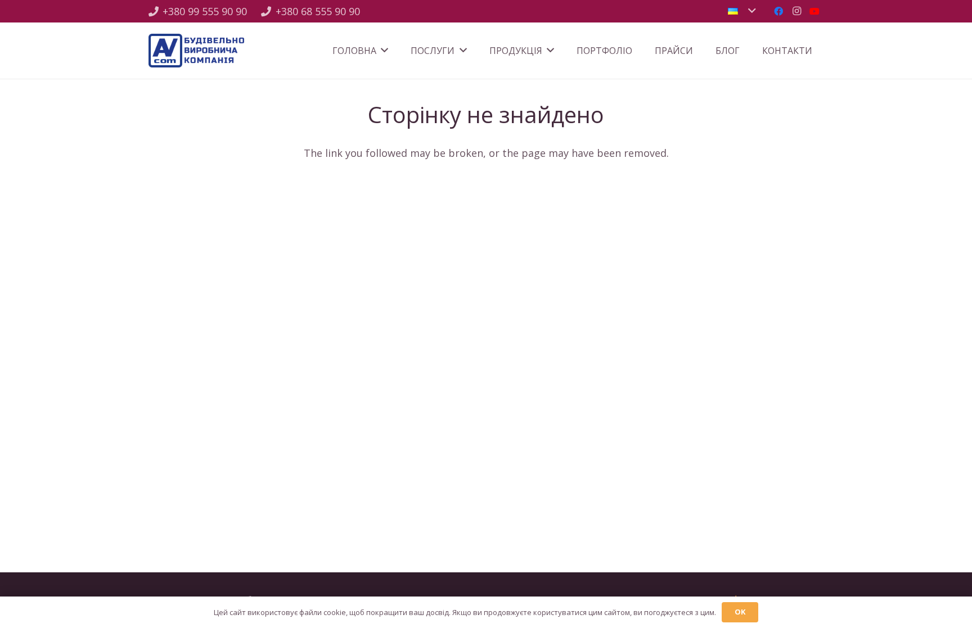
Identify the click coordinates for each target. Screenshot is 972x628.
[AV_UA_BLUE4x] (196, 50)
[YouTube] (815, 11)
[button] (742, 11)
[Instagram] (797, 11)
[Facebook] (779, 11)
